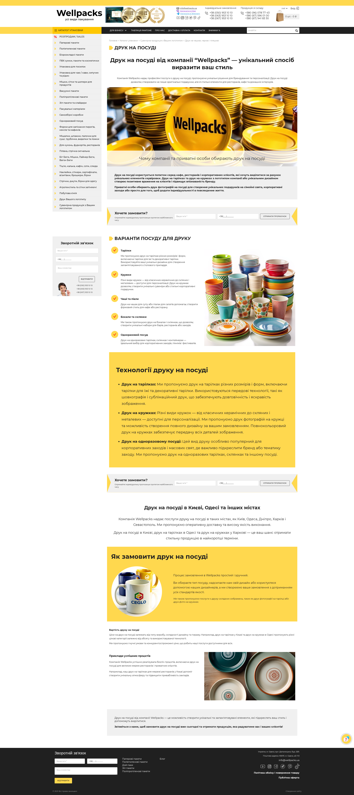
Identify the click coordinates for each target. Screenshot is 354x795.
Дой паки (127, 765)
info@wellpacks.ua (188, 8)
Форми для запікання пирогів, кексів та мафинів (77, 128)
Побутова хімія (68, 193)
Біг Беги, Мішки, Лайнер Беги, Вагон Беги (77, 158)
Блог (162, 759)
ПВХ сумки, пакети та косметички (79, 60)
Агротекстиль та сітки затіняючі (78, 187)
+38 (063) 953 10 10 (221, 15)
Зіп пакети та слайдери (73, 103)
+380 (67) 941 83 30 (257, 18)
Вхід (293, 8)
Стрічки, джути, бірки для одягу (78, 181)
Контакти (199, 30)
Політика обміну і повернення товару (276, 773)
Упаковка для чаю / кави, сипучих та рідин (79, 74)
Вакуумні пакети (69, 91)
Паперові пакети (69, 42)
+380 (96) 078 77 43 (257, 12)
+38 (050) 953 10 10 (221, 12)
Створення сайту (293, 791)
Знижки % (214, 30)
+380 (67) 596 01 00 (257, 15)
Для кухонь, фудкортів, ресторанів (79, 145)
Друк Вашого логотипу (72, 199)
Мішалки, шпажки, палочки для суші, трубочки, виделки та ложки (79, 137)
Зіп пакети (128, 768)
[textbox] (253, 30)
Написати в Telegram (190, 13)
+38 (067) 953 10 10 (221, 18)
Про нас (160, 30)
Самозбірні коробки (71, 115)
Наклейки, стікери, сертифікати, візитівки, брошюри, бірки (78, 174)
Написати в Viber (188, 11)
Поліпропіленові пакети (73, 97)
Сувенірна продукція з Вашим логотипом (77, 207)
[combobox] (273, 30)
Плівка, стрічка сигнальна (74, 151)
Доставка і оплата (179, 30)
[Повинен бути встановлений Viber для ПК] (194, 18)
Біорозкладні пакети (71, 54)
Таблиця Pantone (141, 30)
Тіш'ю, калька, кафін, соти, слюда (78, 166)
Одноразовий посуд (71, 121)
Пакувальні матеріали (72, 109)
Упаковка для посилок (72, 66)
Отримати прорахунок (275, 216)
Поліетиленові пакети (72, 48)
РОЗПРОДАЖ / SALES (71, 36)
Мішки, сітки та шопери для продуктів (75, 83)
